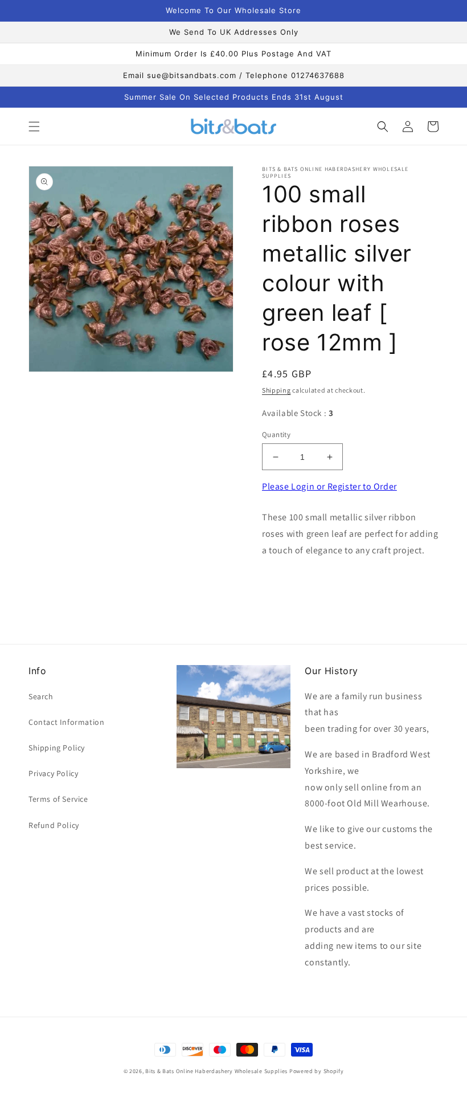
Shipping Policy (56, 748)
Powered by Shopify (316, 1071)
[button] (34, 126)
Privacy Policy (53, 773)
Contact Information (66, 722)
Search (41, 696)
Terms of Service (58, 799)
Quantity (276, 434)
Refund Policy (53, 825)
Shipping (276, 390)
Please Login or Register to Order (329, 486)
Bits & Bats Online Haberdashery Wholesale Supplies (216, 1071)
